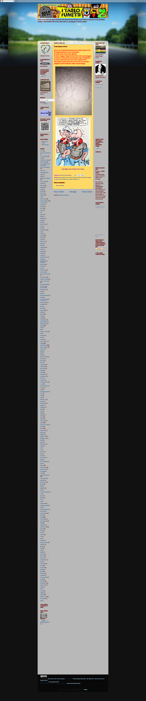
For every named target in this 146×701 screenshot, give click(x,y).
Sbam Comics (42, 525)
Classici (41, 245)
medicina (42, 405)
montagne (42, 415)
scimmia (41, 530)
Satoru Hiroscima (43, 521)
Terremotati (42, 575)
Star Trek (42, 556)
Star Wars (42, 558)
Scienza (41, 529)
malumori (42, 401)
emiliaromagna (43, 310)
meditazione (42, 407)
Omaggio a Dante (43, 438)
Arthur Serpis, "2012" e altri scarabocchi (56, 678)
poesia (41, 463)
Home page (73, 192)
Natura (41, 419)
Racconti (42, 484)
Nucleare (42, 432)
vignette (71, 179)
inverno (41, 378)
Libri (41, 389)
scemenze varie (66, 179)
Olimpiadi (42, 434)
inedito (41, 372)
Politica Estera (43, 467)
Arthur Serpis (43, 199)
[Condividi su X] (80, 175)
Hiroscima (42, 360)
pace (41, 453)
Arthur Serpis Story (44, 201)
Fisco (41, 337)
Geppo (41, 351)
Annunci (42, 193)
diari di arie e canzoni (44, 281)
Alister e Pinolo (43, 181)
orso (41, 450)
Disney (41, 297)
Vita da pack (43, 598)
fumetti (79, 177)
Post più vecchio (87, 192)
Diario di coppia (61, 177)
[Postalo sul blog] (79, 175)
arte (41, 197)
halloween (42, 358)
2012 (41, 158)
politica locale (43, 469)
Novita (41, 426)
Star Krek (42, 554)
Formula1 (42, 339)
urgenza (42, 587)
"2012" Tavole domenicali (45, 153)
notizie (41, 422)
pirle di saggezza (43, 461)
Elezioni (41, 308)
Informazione (43, 374)
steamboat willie (43, 559)
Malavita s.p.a (43, 399)
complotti (42, 253)
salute (41, 507)
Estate (41, 316)
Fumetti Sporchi (84, 177)
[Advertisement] (46, 650)
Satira (41, 517)
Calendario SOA (43, 230)
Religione (42, 497)
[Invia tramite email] (77, 175)
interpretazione (43, 376)
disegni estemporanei (44, 295)
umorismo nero (43, 583)
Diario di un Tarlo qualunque (71, 177)
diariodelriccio (43, 289)
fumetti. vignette (43, 347)
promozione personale (44, 475)
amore (41, 189)
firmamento (42, 335)
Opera (41, 440)
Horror (41, 362)
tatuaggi (42, 569)
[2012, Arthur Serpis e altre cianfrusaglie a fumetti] (100, 233)
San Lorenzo (42, 511)
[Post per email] (75, 175)
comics (41, 249)
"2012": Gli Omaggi (44, 156)
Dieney (41, 291)
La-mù (41, 384)
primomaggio (43, 471)
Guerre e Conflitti (44, 356)
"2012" (41, 151)
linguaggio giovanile (44, 391)
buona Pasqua (43, 224)
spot (41, 550)
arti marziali (43, 202)
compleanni (42, 251)
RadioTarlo (42, 488)
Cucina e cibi (42, 272)
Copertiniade (43, 264)
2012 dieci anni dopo (44, 160)
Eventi (41, 318)
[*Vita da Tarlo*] (46, 115)
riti (41, 499)
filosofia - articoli (44, 331)
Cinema (41, 239)
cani (41, 232)
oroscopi (42, 446)
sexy (41, 538)
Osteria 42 (42, 452)
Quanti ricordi (59, 179)
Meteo (41, 409)
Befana (41, 216)
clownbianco (43, 247)
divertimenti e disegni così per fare (44, 300)
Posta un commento (60, 185)
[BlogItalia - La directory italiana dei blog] (45, 623)
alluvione (42, 183)
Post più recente (59, 192)
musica (41, 417)
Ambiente (42, 187)
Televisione (42, 573)
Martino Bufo (43, 403)
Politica (41, 465)
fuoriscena (42, 349)
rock (41, 501)
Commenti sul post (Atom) (63, 195)
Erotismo (42, 314)
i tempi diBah (43, 366)
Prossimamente (43, 478)
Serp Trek (42, 534)
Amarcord (42, 185)
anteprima (42, 195)
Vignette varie (76, 179)
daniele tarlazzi (45, 144)
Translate (45, 103)
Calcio (41, 228)
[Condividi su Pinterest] (83, 175)
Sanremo (42, 515)
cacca (41, 226)
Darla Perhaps (43, 277)
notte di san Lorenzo (44, 424)
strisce (41, 565)
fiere (41, 327)
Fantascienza (43, 320)
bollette (42, 220)
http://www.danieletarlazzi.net (73, 683)
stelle (41, 561)
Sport (41, 548)
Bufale (41, 222)
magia (41, 397)
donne (41, 306)
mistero (41, 411)
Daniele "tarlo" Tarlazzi (45, 142)
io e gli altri (42, 380)
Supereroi (42, 567)
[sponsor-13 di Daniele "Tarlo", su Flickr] (43, 76)
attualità (42, 206)
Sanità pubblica (43, 513)
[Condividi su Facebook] (82, 175)
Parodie (41, 455)
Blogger (85, 689)
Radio (41, 486)
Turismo (41, 579)
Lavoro (41, 388)
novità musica (43, 430)
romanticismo (43, 503)
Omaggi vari (42, 436)
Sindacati (42, 540)
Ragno (41, 490)
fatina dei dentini (43, 322)
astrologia (42, 204)
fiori (41, 333)
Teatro (41, 571)
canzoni (41, 233)
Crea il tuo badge (98, 87)
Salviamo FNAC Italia (44, 509)
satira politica (43, 519)
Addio (41, 176)
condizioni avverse (44, 257)
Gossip (41, 355)
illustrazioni (42, 368)
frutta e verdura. (44, 341)
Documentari (43, 304)
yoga (41, 600)
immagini (42, 370)
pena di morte (43, 457)
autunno (42, 210)
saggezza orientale (44, 505)
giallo (41, 353)
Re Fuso (41, 496)
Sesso (41, 536)
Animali (41, 191)
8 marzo (42, 170)
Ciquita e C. (42, 241)
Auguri (41, 208)
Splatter (42, 546)
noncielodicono (43, 420)
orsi (41, 448)
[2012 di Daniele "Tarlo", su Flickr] (97, 148)
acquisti (42, 174)
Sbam (41, 523)
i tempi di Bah (43, 364)
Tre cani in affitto (44, 577)
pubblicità (42, 480)
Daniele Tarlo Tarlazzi (99, 84)
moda (41, 413)
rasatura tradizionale (44, 492)
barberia (42, 214)
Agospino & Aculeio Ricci (45, 178)
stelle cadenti (43, 563)
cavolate (42, 235)
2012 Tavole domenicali (45, 167)
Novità (41, 428)
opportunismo (43, 444)
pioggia (41, 459)
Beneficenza (42, 218)
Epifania (42, 312)
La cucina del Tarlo (44, 382)
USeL (41, 589)
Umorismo (42, 581)
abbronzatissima (43, 172)
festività (42, 325)
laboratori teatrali (44, 386)
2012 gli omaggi (43, 162)
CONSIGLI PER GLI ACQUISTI (44, 261)
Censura (42, 237)
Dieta (41, 293)
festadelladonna (43, 323)
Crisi (41, 268)
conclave (42, 255)
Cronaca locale (43, 270)
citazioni (42, 243)
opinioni (41, 442)
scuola (41, 532)
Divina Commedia (43, 302)
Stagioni (42, 552)
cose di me (42, 266)
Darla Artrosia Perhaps (45, 274)
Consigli (41, 259)
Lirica (41, 393)
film (41, 329)
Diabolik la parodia (44, 279)
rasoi (41, 494)
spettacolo (42, 544)
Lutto (41, 395)
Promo (41, 473)
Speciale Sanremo (43, 542)
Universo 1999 (43, 585)
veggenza (42, 592)
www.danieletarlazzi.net (54, 681)
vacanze (42, 591)
